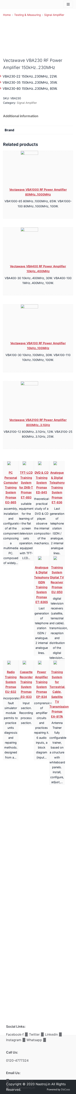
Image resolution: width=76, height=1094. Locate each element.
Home (7, 14)
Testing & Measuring (27, 14)
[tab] (20, 116)
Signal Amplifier (54, 14)
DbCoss (65, 1089)
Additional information (20, 116)
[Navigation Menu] (68, 4)
